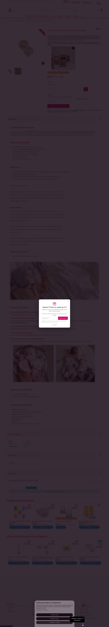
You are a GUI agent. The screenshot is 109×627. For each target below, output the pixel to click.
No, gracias (54, 324)
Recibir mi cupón (63, 318)
